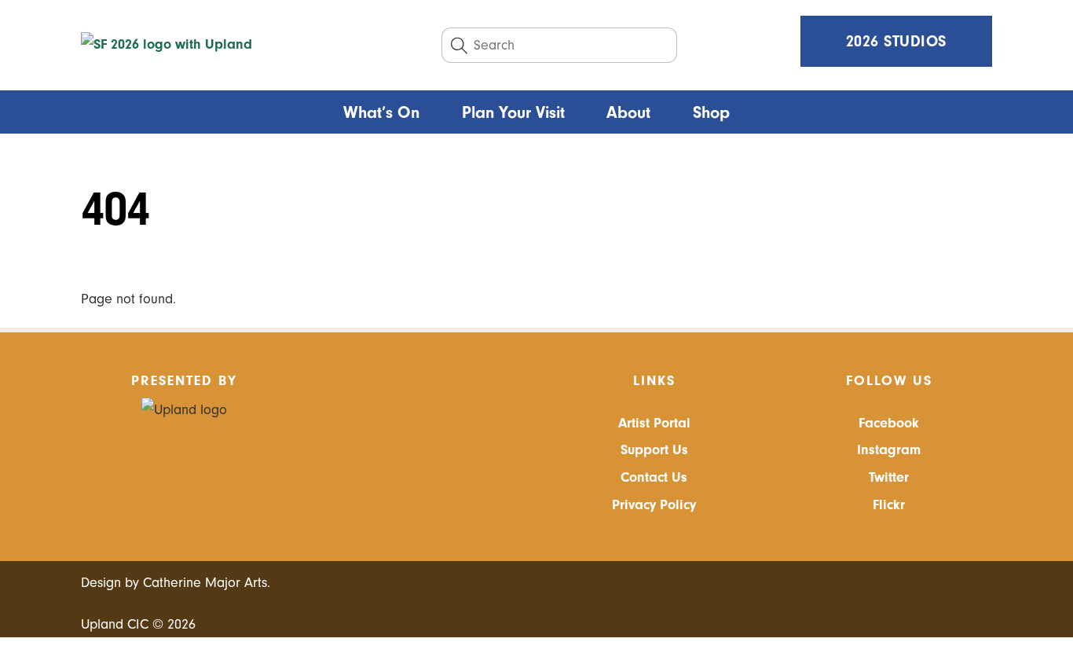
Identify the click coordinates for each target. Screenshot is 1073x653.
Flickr (889, 505)
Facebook (889, 423)
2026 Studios (896, 41)
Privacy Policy (654, 505)
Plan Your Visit (513, 112)
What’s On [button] (381, 112)
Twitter (889, 477)
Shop (711, 112)
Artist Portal (654, 423)
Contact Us (654, 477)
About (628, 112)
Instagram (889, 450)
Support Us (654, 450)
